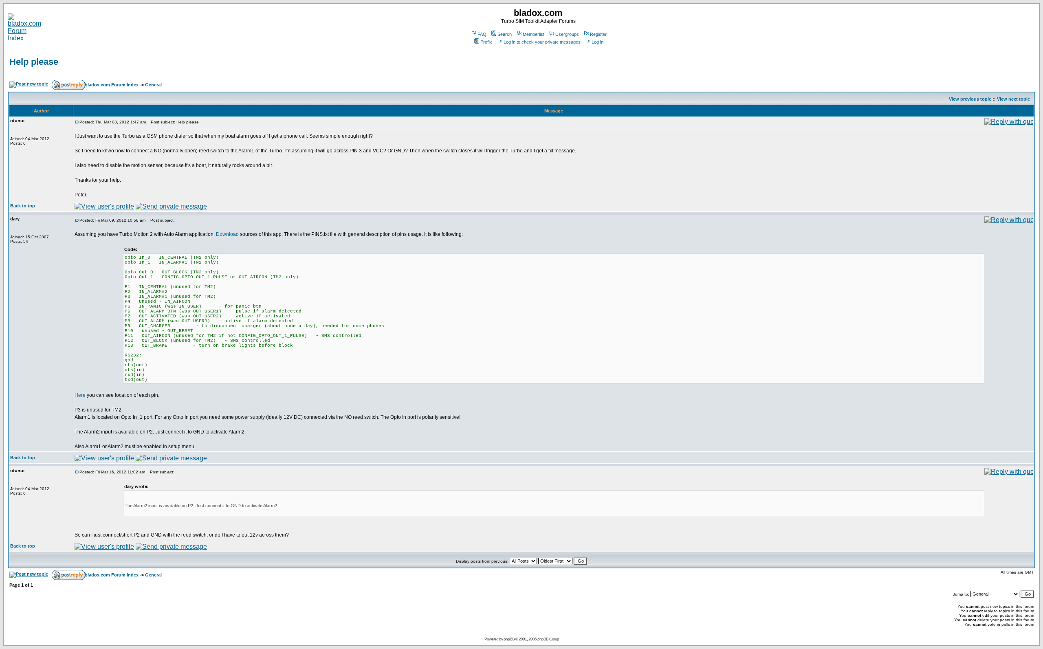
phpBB (509, 639)
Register (598, 34)
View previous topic (970, 99)
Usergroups (567, 34)
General (153, 84)
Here (80, 395)
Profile (486, 42)
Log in (597, 42)
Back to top (22, 205)
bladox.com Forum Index (112, 84)
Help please (33, 62)
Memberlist (533, 34)
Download (227, 234)
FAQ (481, 34)
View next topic (1013, 99)
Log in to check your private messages (542, 42)
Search (504, 34)
